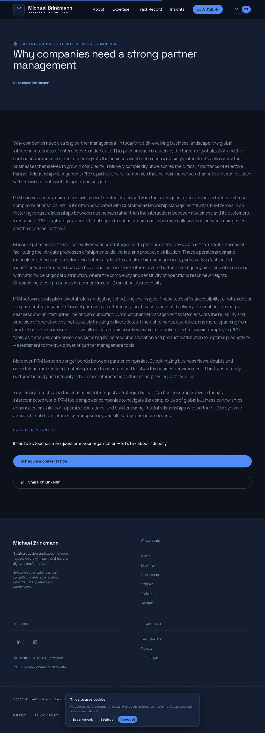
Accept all (127, 719)
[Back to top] (249, 719)
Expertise (121, 9)
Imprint (19, 715)
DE (237, 9)
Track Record (150, 9)
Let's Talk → (207, 9)
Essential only (83, 719)
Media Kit (148, 593)
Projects (146, 648)
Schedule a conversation (43, 461)
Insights (177, 9)
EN (246, 9)
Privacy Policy (47, 715)
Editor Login (149, 658)
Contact (147, 602)
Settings (107, 719)
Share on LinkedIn (44, 482)
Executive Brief (152, 639)
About (98, 9)
